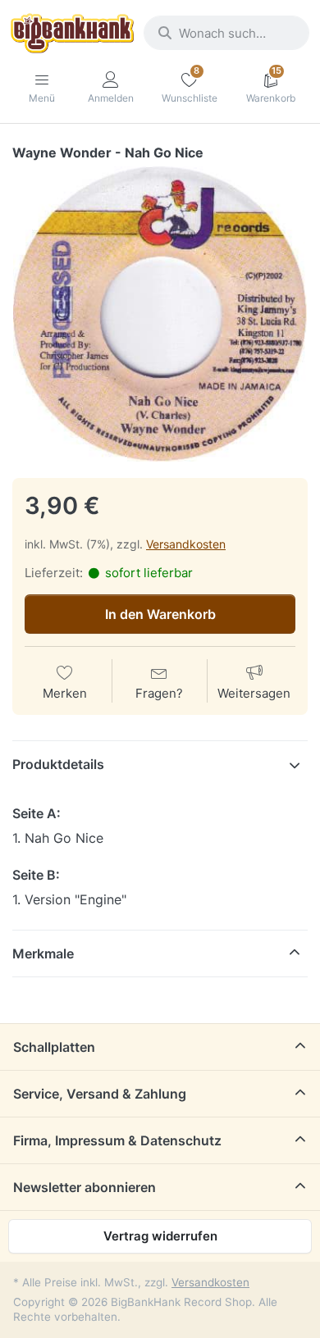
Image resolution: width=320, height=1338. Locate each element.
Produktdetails (58, 764)
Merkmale (43, 953)
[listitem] (160, 314)
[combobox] (226, 33)
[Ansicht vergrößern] (160, 314)
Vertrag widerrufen (160, 1236)
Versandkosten (186, 544)
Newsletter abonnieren (84, 1187)
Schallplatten (54, 1047)
